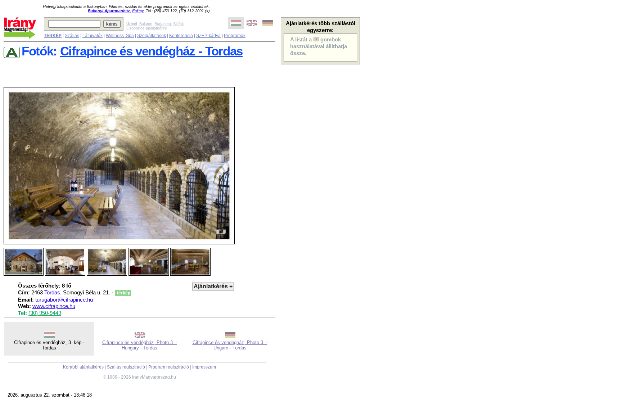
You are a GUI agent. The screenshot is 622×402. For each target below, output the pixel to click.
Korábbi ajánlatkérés (83, 367)
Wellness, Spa (120, 35)
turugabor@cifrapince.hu (64, 300)
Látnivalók (92, 35)
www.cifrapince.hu (53, 306)
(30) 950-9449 (44, 313)
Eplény (138, 11)
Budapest (162, 24)
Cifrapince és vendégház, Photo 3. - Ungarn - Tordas (230, 345)
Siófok (178, 24)
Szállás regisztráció (126, 367)
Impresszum (204, 367)
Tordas (52, 292)
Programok (234, 35)
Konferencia (181, 35)
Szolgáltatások (151, 35)
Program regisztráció (168, 367)
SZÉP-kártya (208, 35)
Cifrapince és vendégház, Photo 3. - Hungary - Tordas (139, 345)
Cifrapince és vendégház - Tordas (151, 51)
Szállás (72, 35)
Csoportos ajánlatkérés (146, 28)
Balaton (145, 24)
